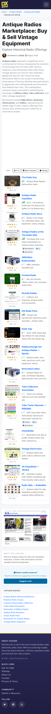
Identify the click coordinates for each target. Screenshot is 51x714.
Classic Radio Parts (12, 615)
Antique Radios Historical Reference (19, 596)
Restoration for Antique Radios (17, 618)
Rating (45, 170)
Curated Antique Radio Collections (18, 603)
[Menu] (46, 5)
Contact (6, 678)
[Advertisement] (25, 140)
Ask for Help (8, 668)
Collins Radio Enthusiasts (14, 606)
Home (4, 12)
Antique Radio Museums (14, 612)
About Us (6, 674)
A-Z (17, 170)
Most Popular (30, 170)
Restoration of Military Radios (16, 609)
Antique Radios (15, 12)
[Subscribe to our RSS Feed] (22, 704)
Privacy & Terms (10, 681)
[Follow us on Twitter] (5, 704)
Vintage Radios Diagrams (14, 622)
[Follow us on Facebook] (13, 704)
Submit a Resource (11, 693)
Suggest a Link (25, 581)
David (21, 55)
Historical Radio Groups (13, 600)
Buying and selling (32, 12)
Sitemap (6, 671)
